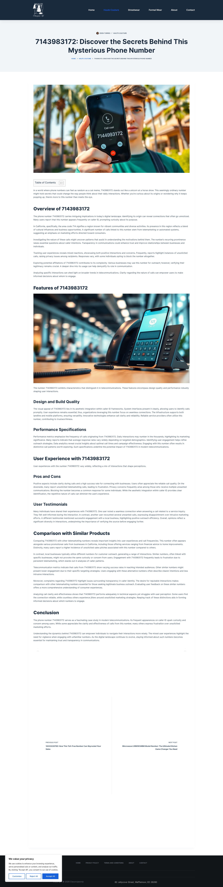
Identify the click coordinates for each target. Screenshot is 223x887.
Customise (16, 876)
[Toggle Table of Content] (60, 183)
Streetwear (134, 10)
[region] (33, 868)
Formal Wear (155, 10)
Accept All (50, 876)
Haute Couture (111, 10)
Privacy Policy (92, 863)
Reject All (34, 876)
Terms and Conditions (114, 863)
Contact (190, 10)
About (174, 10)
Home (91, 10)
